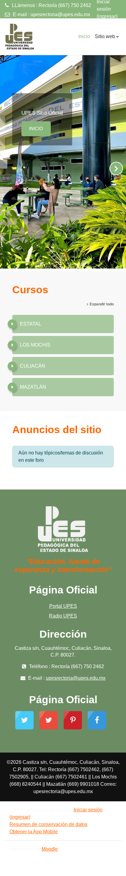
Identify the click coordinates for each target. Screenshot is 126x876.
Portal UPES (63, 606)
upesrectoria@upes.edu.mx (60, 14)
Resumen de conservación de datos (48, 824)
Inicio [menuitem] (84, 36)
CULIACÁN (32, 366)
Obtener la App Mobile (33, 831)
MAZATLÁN (33, 387)
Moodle (50, 849)
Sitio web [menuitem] (105, 36)
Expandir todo (102, 304)
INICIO (36, 128)
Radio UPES (63, 615)
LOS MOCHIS (35, 344)
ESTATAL (30, 323)
